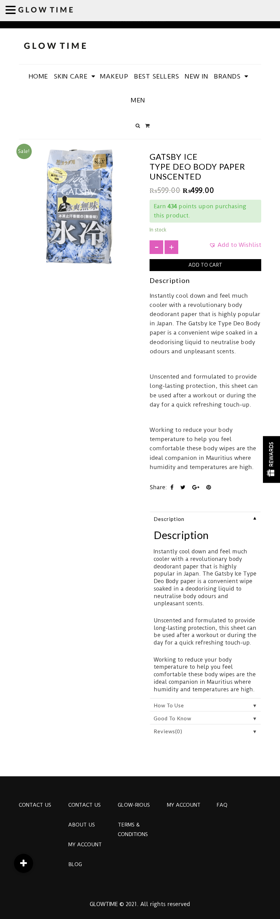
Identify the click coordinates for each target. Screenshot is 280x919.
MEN (138, 100)
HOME (38, 76)
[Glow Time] (55, 44)
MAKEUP (114, 76)
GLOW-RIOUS (134, 805)
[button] (235, 247)
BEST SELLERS (156, 76)
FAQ (221, 805)
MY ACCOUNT (85, 845)
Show (271, 459)
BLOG (75, 864)
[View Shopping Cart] (147, 126)
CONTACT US (35, 805)
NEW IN (196, 76)
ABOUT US (81, 825)
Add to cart (205, 265)
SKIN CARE (71, 76)
